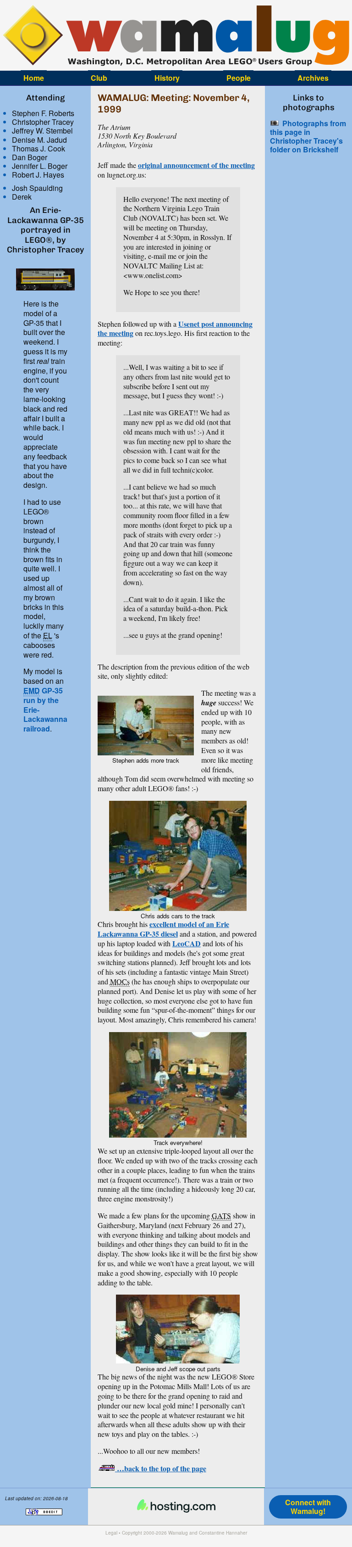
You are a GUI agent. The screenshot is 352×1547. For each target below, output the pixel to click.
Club (99, 78)
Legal (111, 1533)
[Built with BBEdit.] (44, 1519)
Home (33, 78)
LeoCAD (186, 943)
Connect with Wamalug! (308, 1506)
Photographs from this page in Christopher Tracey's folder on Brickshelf (308, 136)
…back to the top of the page (160, 1468)
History (167, 78)
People (238, 78)
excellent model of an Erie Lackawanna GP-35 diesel (163, 929)
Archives (313, 78)
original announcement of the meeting (196, 165)
